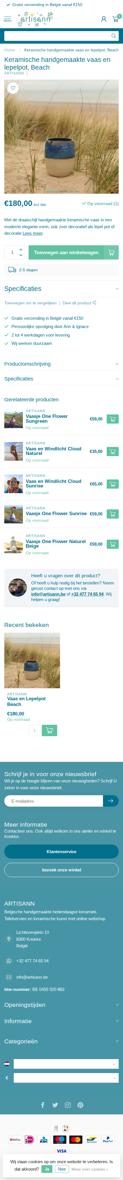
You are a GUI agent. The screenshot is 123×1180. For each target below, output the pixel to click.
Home (9, 50)
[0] (115, 19)
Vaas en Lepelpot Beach (26, 701)
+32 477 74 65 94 (87, 594)
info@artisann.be (48, 594)
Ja (47, 1169)
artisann (14, 73)
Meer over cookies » (90, 1169)
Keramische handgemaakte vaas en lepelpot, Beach (71, 50)
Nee (62, 1169)
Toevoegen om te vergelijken (30, 303)
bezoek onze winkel (61, 869)
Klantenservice (61, 851)
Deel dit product (77, 303)
